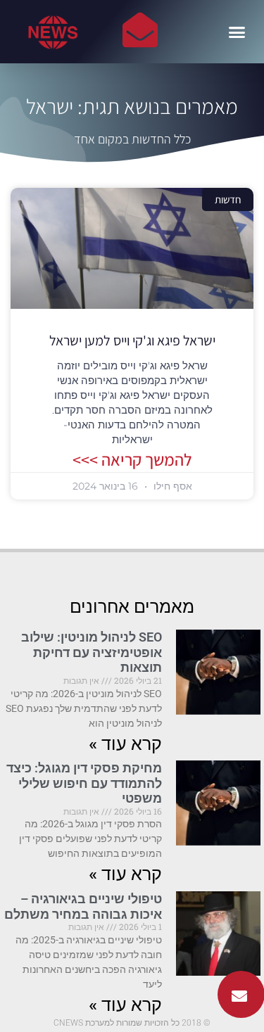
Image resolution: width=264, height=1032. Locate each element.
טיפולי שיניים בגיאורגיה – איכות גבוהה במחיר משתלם (83, 906)
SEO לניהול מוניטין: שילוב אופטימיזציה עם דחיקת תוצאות (91, 652)
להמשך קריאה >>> (132, 459)
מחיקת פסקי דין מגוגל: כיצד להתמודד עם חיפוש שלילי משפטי (84, 782)
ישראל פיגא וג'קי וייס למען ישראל (132, 340)
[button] (237, 31)
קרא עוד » (125, 744)
